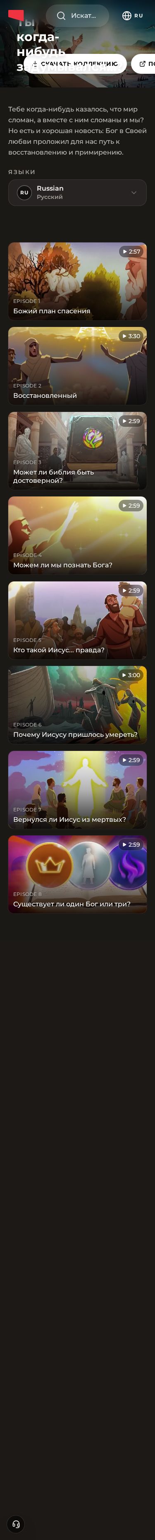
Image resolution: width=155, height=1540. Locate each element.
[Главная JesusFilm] (17, 16)
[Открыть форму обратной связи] (16, 1524)
